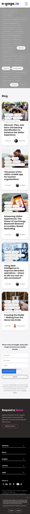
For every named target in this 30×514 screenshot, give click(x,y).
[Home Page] (10, 4)
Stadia (17, 81)
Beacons (21, 48)
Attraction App (8, 27)
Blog (5, 96)
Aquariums (7, 44)
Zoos (18, 27)
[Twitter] (4, 485)
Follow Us (5, 481)
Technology (7, 15)
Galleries (6, 68)
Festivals (17, 64)
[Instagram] (11, 485)
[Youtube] (18, 485)
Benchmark (19, 60)
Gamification (17, 68)
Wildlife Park (7, 60)
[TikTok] (22, 485)
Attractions (7, 31)
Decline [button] (19, 510)
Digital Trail (7, 52)
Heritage (6, 40)
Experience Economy (10, 56)
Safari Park (16, 76)
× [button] (27, 498)
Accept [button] (11, 510)
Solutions (5, 446)
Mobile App (16, 40)
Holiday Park (7, 72)
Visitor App (18, 31)
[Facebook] (15, 485)
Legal (4, 472)
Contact (5, 466)
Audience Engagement (10, 23)
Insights (5, 459)
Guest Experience (8, 48)
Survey (5, 85)
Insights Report (20, 72)
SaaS (22, 56)
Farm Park (6, 64)
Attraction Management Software (14, 19)
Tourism (14, 85)
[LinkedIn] (7, 485)
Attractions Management (11, 35)
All (4, 11)
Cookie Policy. (6, 507)
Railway (6, 76)
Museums (17, 44)
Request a (12, 410)
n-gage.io (12, 11)
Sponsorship (7, 81)
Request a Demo (10, 426)
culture (23, 85)
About (4, 452)
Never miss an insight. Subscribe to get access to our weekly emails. (15, 347)
